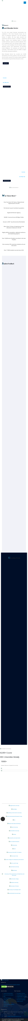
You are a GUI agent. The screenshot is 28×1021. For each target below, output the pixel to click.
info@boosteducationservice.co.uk (14, 1016)
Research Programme (21, 999)
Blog (4, 996)
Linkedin (18, 984)
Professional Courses (21, 998)
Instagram (14, 984)
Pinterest (7, 984)
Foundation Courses (21, 993)
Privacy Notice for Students (9, 1004)
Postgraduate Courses (21, 996)
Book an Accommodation (8, 995)
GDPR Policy (6, 1001)
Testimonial (6, 999)
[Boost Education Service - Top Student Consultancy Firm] (7, 1)
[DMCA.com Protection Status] (7, 986)
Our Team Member (7, 998)
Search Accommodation (8, 993)
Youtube (10, 984)
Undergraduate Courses (22, 995)
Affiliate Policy (6, 1002)
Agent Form (6, 1006)
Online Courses (20, 1001)
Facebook (3, 984)
